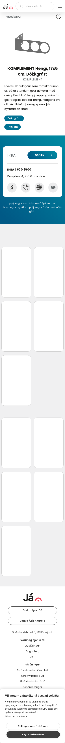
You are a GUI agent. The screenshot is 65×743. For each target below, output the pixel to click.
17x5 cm (12, 127)
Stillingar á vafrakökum (33, 726)
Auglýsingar (32, 645)
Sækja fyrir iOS (32, 610)
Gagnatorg (32, 651)
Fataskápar (13, 17)
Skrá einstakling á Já (32, 681)
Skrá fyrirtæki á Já (32, 676)
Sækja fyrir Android (32, 621)
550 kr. (40, 155)
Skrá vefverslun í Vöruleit (32, 670)
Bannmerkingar (32, 687)
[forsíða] (8, 6)
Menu (60, 6)
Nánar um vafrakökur (16, 716)
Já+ (32, 657)
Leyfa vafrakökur (33, 734)
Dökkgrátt (14, 118)
